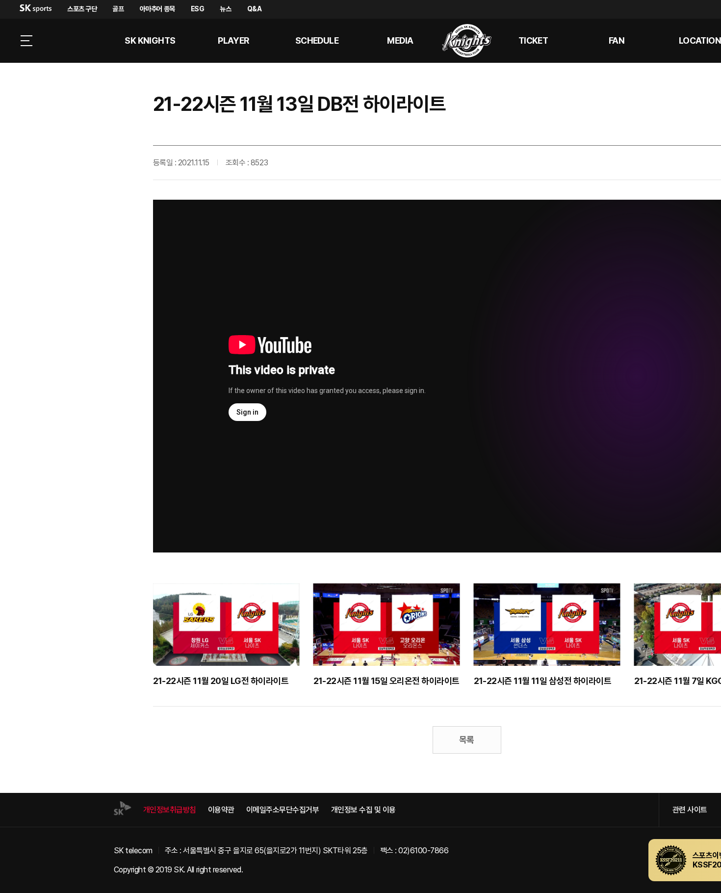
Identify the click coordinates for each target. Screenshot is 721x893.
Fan (616, 40)
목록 (466, 740)
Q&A (254, 9)
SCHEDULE (317, 40)
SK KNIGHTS (150, 40)
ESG (198, 9)
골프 (118, 9)
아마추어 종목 (157, 9)
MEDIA (400, 40)
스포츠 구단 (82, 9)
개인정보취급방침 (169, 809)
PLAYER (233, 40)
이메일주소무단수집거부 (282, 809)
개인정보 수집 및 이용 (363, 809)
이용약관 (221, 809)
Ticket (533, 40)
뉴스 (225, 9)
